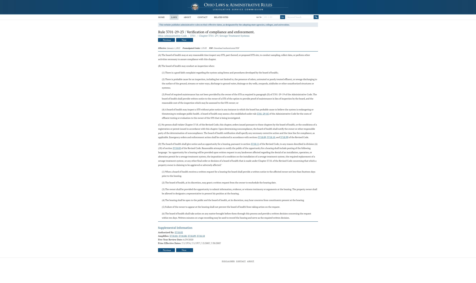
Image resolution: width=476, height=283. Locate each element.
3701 (193, 35)
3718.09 (262, 137)
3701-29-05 (263, 113)
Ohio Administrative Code (172, 35)
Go (282, 17)
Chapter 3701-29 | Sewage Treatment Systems (224, 35)
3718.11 (255, 143)
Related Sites (221, 17)
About (187, 17)
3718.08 (183, 235)
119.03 (204, 48)
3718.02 (177, 148)
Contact (203, 17)
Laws (174, 17)
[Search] (316, 17)
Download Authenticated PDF (226, 48)
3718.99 (284, 137)
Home (161, 17)
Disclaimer (228, 261)
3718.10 (271, 137)
